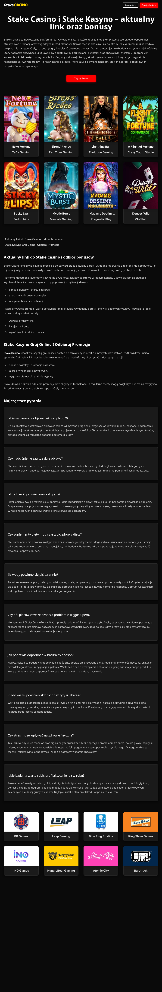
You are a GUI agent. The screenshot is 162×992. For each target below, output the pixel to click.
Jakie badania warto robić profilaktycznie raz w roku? (46, 775)
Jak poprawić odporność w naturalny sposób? (41, 655)
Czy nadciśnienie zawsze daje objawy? (35, 458)
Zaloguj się (130, 5)
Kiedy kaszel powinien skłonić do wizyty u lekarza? (44, 695)
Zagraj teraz (80, 78)
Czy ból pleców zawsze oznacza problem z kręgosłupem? (49, 615)
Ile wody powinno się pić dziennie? (33, 574)
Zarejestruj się (149, 5)
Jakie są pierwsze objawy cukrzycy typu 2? (38, 418)
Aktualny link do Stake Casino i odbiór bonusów (34, 239)
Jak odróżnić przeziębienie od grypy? (34, 494)
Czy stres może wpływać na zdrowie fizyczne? (41, 735)
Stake (16, 5)
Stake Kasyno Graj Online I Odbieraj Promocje (32, 244)
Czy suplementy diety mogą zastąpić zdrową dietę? (45, 534)
